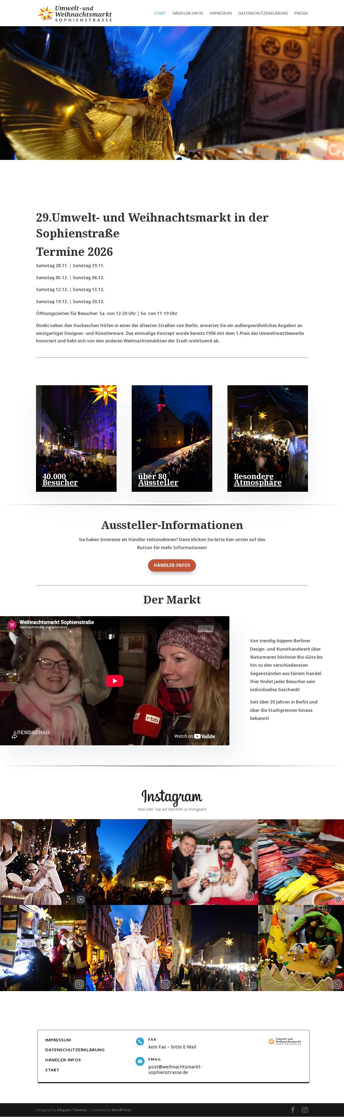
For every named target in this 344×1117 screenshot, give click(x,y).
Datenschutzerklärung (263, 13)
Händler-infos (172, 565)
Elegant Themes (72, 1109)
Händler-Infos (188, 13)
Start (160, 13)
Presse (301, 13)
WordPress (121, 1109)
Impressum (221, 13)
